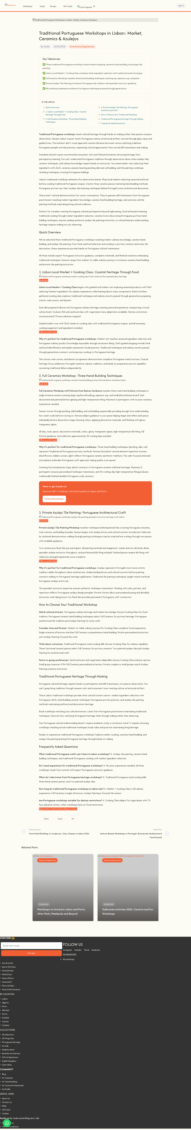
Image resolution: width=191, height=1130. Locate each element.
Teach (42, 6)
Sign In (181, 5)
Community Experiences (81, 46)
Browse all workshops (54, 498)
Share (46, 819)
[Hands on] (10, 4)
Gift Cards (67, 6)
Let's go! (31, 953)
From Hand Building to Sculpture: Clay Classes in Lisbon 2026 (59, 831)
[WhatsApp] (7, 1123)
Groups (53, 6)
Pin (72, 819)
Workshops (27, 6)
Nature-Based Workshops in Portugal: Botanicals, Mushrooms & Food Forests (131, 833)
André (47, 46)
